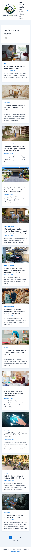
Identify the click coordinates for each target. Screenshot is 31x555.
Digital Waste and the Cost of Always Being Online (14, 67)
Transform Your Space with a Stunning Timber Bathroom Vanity (14, 107)
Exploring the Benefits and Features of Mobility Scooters (14, 477)
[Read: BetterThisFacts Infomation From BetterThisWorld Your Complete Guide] (15, 378)
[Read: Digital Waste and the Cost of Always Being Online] (15, 53)
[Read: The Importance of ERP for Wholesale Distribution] (15, 502)
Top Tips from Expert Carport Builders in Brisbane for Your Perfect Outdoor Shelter (14, 190)
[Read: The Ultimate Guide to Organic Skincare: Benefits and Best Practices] (15, 337)
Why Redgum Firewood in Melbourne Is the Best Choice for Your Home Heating (14, 311)
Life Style (6, 347)
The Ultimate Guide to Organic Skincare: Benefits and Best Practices (15, 352)
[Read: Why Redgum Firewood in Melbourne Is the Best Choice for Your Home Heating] (15, 296)
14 (20, 537)
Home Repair (7, 102)
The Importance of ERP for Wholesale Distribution (13, 516)
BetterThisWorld (21, 6)
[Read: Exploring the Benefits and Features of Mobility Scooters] (15, 462)
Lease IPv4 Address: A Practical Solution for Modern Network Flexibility (15, 435)
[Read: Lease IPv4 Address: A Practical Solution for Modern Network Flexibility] (15, 419)
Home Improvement (9, 143)
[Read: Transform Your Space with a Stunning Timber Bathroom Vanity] (15, 92)
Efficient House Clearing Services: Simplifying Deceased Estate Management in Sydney (15, 231)
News (5, 63)
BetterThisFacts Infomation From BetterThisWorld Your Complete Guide (13, 393)
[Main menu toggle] (27, 10)
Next (15, 540)
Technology (7, 430)
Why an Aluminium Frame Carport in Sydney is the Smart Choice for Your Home (15, 270)
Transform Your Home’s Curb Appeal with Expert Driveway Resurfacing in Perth (14, 148)
